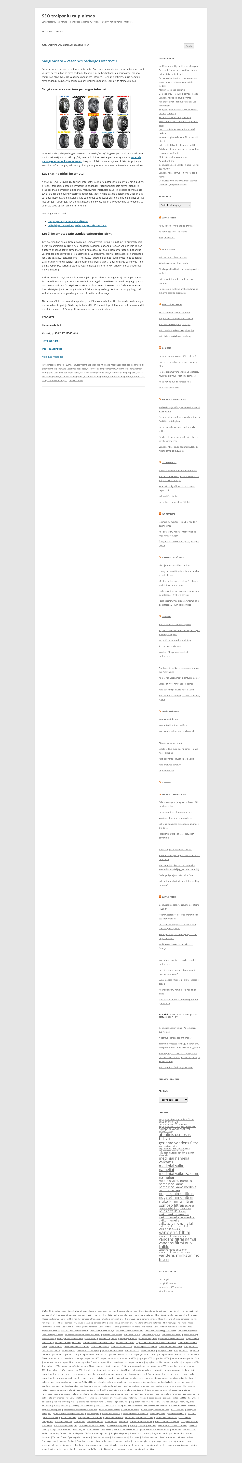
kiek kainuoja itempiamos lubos (139, 1417)
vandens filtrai (174, 1232)
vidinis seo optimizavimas (116, 1401)
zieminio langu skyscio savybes (155, 1409)
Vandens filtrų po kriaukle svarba (175, 97)
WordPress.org (166, 1291)
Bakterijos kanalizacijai (174, 399)
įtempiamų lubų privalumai (176, 1445)
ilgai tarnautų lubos (141, 1441)
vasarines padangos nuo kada (94, 372)
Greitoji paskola (49, 1441)
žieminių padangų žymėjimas (152, 1311)
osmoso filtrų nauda (67, 1314)
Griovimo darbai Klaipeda (71, 1433)
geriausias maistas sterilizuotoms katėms (81, 1386)
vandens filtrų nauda (70, 1318)
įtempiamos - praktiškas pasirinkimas (93, 1449)
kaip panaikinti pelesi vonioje (171, 1151)
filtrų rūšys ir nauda (164, 1314)
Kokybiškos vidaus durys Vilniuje (175, 117)
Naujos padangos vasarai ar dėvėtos (68, 221)
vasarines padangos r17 (71, 376)
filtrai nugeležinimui (189, 1311)
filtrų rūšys (173, 1311)
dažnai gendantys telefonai (62, 1389)
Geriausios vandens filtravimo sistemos (178, 180)
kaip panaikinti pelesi (168, 1146)
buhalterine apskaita (111, 1413)
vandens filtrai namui (177, 1239)
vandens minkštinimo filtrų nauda (98, 1342)
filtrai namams (90, 1326)
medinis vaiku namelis (175, 1181)
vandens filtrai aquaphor (172, 1236)
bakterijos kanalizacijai (105, 1405)
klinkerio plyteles (168, 1152)
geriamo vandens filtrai (179, 1142)
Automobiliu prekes (183, 1433)
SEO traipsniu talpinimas (68, 16)
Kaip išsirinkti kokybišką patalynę (175, 324)
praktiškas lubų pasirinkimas (118, 1445)
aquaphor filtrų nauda (106, 1354)
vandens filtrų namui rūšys (102, 1330)
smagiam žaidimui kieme (84, 1382)
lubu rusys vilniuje (95, 1421)
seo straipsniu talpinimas (145, 1346)
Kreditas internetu (150, 1437)
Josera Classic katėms (169, 719)
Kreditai (90, 1441)
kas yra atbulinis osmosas (177, 1318)
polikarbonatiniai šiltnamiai (125, 1429)
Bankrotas (176, 1429)
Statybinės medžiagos (173, 557)
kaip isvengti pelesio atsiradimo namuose (149, 1378)
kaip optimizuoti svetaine (142, 1401)
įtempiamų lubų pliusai (73, 1445)
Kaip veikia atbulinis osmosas (173, 257)
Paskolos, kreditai (122, 1441)
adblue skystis (93, 1413)
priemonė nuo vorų (63, 1374)
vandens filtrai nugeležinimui (68, 1342)
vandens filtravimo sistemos (174, 1252)
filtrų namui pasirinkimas (174, 1322)
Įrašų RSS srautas (167, 1283)
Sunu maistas (168, 514)
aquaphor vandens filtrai (174, 1129)
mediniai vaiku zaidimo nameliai (179, 1175)
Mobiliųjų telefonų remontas (173, 156)
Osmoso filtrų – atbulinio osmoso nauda (178, 93)
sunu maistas (93, 1429)
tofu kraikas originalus (117, 1425)
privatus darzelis (68, 1417)
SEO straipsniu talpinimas (61, 1311)
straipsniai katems (189, 1421)
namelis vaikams (171, 1184)
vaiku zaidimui (177, 1409)
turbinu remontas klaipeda (167, 1421)
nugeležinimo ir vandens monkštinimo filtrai (156, 1342)
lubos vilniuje (111, 1421)
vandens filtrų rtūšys (187, 1330)
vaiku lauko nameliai (174, 1214)
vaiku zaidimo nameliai (176, 1223)
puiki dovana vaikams (61, 1382)
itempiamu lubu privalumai (90, 1417)
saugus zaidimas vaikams (130, 1405)
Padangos (59, 364)
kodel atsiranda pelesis (109, 1409)
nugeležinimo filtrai (176, 1197)
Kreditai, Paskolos (104, 1441)
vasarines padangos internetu (101, 368)
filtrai (164, 1138)
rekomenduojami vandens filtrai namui (82, 1334)
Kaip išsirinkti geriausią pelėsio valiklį (176, 689)
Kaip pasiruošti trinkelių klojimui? (175, 624)
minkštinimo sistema (143, 1314)
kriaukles (159, 1401)
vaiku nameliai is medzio (177, 1217)
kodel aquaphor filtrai (86, 1362)
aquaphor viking (166, 1132)
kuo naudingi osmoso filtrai (120, 1322)
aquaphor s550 (119, 1366)
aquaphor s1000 (161, 1358)
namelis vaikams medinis (177, 1187)
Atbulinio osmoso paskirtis (172, 89)
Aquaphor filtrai (166, 160)
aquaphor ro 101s (168, 1121)
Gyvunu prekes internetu (79, 1437)
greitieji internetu (177, 1441)
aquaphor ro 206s (75, 1370)
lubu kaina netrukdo (114, 1417)
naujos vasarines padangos (86, 364)
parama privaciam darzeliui (135, 1413)
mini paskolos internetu (60, 1429)
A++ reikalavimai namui (170, 646)
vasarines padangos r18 (95, 376)
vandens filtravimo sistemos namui (170, 1326)
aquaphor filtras (185, 1119)
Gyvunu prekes (169, 217)
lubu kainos (79, 1421)
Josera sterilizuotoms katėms (173, 725)
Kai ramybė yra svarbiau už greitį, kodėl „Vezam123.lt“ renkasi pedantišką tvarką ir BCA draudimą (179, 1057)
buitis (56, 1405)
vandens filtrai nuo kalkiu (175, 1244)
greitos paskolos (159, 1441)
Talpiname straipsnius (54, 31)
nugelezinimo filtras (176, 1193)
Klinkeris (166, 348)
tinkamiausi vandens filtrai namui (136, 1326)
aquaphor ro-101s (109, 1358)
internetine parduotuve (85, 1311)
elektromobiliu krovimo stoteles (172, 1425)
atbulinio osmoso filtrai (112, 1318)
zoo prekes (106, 1429)
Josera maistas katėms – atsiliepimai (176, 731)
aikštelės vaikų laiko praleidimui (112, 1382)
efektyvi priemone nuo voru (61, 1397)
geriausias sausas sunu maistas (154, 1429)
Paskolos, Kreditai (66, 1441)
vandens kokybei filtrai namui (129, 1330)
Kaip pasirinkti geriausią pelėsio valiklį (177, 145)
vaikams (64, 1405)
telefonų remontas (82, 1374)
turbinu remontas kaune (141, 1421)
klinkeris (163, 1155)
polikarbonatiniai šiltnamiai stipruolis (80, 1409)
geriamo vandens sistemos (76, 1346)
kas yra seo (98, 1374)
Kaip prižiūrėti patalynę (170, 764)
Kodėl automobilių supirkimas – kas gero (179, 66)
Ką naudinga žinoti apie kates (173, 231)
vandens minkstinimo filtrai (179, 1257)
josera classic (154, 1397)
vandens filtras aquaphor (173, 1249)
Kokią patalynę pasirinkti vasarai (174, 312)
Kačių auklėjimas (167, 237)
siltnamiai (123, 1421)
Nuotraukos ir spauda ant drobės (175, 1037)
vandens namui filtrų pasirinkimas (160, 1330)
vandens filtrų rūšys (151, 1334)
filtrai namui (90, 1338)
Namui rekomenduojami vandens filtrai (178, 470)
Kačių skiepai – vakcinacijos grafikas (176, 225)
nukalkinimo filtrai (176, 1201)
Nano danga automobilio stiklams (175, 849)
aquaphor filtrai (167, 1119)
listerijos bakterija (130, 1409)
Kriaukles (46, 1437)
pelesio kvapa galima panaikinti (146, 1370)
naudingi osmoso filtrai (95, 1322)
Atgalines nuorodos (52, 356)
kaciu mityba (79, 1429)
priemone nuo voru (171, 1370)
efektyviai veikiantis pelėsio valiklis (92, 1397)
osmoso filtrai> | (50, 1314)
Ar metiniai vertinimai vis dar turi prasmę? (179, 677)
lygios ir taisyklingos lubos (61, 1449)
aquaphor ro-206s (70, 1366)
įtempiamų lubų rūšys (144, 1449)
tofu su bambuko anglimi (65, 1425)
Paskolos (81, 1441)
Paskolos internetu (101, 1437)
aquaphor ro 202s (57, 1370)
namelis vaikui (169, 1190)
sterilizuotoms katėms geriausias (166, 1386)
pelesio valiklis (169, 1211)
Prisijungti (164, 1279)
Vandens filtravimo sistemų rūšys (175, 817)
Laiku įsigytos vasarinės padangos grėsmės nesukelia (77, 225)
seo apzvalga (172, 1401)
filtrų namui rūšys (132, 1334)
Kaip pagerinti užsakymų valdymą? (176, 1067)
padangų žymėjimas (107, 1311)
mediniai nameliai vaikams (174, 1160)
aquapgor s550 (145, 1358)
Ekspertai (166, 616)
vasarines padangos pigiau (123, 372)
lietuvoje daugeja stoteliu (158, 1389)
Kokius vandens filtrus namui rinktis (176, 812)
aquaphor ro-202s (172, 1362)
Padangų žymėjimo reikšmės (173, 184)
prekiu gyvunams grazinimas (143, 1425)
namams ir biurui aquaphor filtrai (59, 1362)
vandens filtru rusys (74, 1358)
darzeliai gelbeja (157, 1413)
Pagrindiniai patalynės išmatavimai (176, 318)
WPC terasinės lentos (169, 387)
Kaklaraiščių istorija (168, 496)
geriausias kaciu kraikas (169, 1382)
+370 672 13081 (51, 341)
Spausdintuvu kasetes (140, 1433)
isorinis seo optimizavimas (91, 1401)
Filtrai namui (168, 249)
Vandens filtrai (59, 1437)
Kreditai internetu (120, 1437)
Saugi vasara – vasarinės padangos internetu (79, 60)
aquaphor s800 (92, 1358)
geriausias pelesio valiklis (174, 1397)
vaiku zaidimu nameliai (173, 1226)
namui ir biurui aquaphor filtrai (186, 1358)
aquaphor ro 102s (168, 1126)
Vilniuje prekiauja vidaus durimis (174, 565)
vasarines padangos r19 (119, 376)
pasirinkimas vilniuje (176, 1413)
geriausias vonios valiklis (88, 1389)
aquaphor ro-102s (128, 1358)
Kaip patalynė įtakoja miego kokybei (176, 330)
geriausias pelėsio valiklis (91, 1378)
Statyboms (167, 782)
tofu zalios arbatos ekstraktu (92, 1425)
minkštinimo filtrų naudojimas (118, 1314)
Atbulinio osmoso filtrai (170, 742)
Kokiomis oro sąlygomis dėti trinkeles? (177, 356)
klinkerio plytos (185, 1152)
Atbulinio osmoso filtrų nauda (173, 263)
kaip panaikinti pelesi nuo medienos (174, 1148)
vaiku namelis (169, 1220)
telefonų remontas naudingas (142, 1382)
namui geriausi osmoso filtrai (70, 1338)
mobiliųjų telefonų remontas (136, 1386)
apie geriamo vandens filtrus (150, 1318)
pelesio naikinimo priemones (175, 1208)
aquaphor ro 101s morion (173, 1124)
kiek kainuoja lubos (63, 1421)
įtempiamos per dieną (122, 1449)
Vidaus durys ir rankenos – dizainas (176, 683)
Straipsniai (134, 1437)
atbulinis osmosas (175, 1134)
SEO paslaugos (169, 462)
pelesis (183, 1211)
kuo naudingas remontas (141, 1393)
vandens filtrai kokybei (109, 1326)
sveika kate (47, 1425)
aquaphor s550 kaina (187, 1126)
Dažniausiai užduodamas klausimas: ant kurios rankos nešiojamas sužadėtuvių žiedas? (178, 81)
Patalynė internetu (172, 304)
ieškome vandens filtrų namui (74, 1330)
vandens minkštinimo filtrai (172, 1338)
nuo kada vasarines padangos (115, 364)
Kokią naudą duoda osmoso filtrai (175, 381)
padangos (136, 364)
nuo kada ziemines (177, 1405)
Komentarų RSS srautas (170, 1287)
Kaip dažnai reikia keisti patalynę (174, 336)
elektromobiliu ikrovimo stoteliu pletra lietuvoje (123, 1389)
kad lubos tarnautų (94, 1445)
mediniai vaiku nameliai (171, 1167)
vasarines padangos (76, 368)
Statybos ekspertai (119, 1433)
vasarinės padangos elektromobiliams (71, 1393)
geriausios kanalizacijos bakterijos (68, 1413)
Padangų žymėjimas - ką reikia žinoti (176, 875)
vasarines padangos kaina (66, 372)
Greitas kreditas (185, 1437)
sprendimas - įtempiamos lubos (148, 1445)
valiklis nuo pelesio (169, 1228)
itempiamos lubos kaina (166, 1417)
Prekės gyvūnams (170, 711)
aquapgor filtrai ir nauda (145, 1354)
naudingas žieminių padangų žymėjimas (109, 1393)
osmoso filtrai (171, 1205)
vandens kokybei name (52, 1334)
